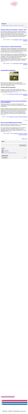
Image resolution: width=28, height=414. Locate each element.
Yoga (19, 25)
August (6, 152)
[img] (14, 4)
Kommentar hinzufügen (25, 40)
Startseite (4, 411)
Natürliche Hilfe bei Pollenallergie (8, 70)
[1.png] (14, 76)
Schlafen (22, 25)
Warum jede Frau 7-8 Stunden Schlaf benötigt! (11, 46)
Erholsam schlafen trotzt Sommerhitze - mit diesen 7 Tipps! (14, 29)
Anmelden (4, 157)
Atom (25, 157)
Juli (7, 150)
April (6, 151)
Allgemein (11, 25)
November (14, 152)
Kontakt (10, 411)
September (10, 152)
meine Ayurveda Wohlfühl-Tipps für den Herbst (11, 122)
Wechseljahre (5, 25)
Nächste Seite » (24, 138)
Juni (5, 150)
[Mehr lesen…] (3, 37)
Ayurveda (15, 25)
